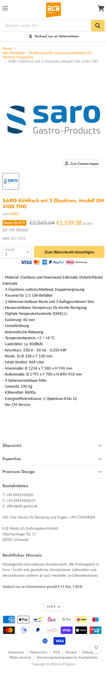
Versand (22, 229)
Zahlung (87, 652)
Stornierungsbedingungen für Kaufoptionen (67, 657)
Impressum (16, 652)
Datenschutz (39, 652)
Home (7, 48)
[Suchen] (98, 25)
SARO (14, 213)
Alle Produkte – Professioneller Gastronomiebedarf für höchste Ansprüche (47, 55)
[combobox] (46, 25)
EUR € (51, 606)
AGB (56, 652)
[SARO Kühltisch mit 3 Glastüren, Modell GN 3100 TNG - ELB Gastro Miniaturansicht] (11, 181)
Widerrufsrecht (20, 657)
